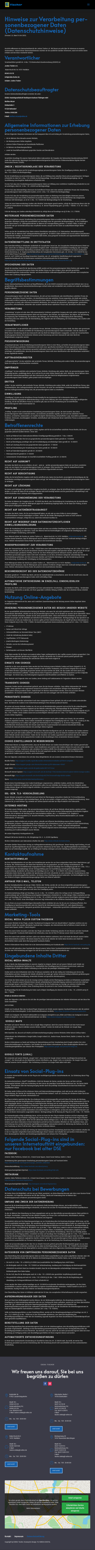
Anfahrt (11, 1427)
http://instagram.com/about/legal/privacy (19, 1180)
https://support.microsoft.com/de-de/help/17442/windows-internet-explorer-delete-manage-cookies (56, 772)
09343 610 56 (14, 1408)
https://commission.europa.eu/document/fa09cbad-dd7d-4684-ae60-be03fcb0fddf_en (55, 254)
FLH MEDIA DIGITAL (43, 1542)
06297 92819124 (60, 1450)
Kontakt (8, 1536)
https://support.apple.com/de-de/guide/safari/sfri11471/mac (34, 768)
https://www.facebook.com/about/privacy (34, 1166)
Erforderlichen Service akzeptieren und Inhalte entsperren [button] (75, 1508)
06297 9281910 (60, 1446)
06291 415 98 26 (60, 1408)
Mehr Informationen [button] (33, 1508)
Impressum (18, 1536)
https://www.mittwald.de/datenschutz (57, 841)
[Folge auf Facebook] (45, 1384)
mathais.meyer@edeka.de (18, 116)
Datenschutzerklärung (35, 1536)
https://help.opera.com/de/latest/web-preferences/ (27, 779)
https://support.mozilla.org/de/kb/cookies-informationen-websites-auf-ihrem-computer (44, 761)
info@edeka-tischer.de (76, 536)
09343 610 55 (14, 1404)
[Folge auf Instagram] (50, 1384)
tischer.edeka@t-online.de (23, 1412)
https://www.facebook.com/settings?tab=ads (44, 1170)
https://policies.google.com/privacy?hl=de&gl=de (60, 1046)
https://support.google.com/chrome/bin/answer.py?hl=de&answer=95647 (40, 764)
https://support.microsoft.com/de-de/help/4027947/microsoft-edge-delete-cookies (43, 775)
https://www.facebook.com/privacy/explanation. (70, 1011)
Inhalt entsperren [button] (75, 1498)
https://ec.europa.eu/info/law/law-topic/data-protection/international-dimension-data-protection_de (38, 260)
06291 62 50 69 (60, 1404)
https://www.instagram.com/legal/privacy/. (61, 1017)
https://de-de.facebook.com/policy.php (77, 945)
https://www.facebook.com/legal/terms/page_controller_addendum (27, 1163)
